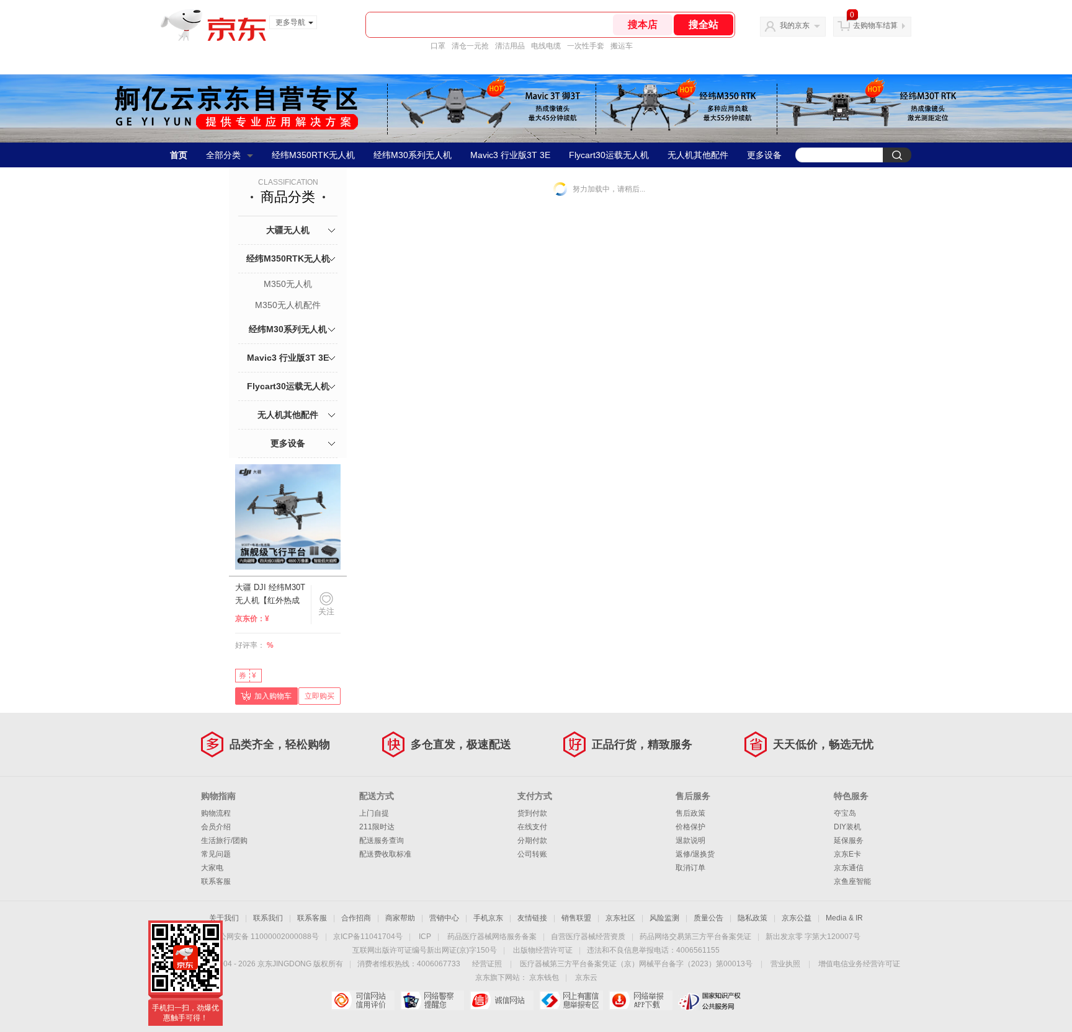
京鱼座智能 (852, 881)
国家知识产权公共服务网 (710, 1000)
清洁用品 (510, 46)
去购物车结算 (875, 25)
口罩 (438, 46)
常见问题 (216, 854)
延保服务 (849, 840)
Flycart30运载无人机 (609, 155)
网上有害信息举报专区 (571, 1000)
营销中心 (444, 918)
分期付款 (532, 840)
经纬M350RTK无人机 (313, 155)
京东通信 (849, 867)
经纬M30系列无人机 (412, 155)
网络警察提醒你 (432, 1000)
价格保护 (690, 827)
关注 (326, 611)
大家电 (212, 867)
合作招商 (356, 918)
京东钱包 (544, 977)
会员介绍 (216, 827)
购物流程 (216, 813)
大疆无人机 (288, 230)
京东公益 (796, 918)
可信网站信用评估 (363, 1000)
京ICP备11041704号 (368, 936)
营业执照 (785, 963)
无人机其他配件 (698, 155)
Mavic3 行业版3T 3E (510, 155)
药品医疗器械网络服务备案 (492, 936)
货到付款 (532, 813)
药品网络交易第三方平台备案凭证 (695, 936)
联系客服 (216, 881)
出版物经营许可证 (543, 950)
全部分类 (223, 155)
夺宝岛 (845, 813)
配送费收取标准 (385, 854)
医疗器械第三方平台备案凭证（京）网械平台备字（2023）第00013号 (636, 963)
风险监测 (664, 918)
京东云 (586, 977)
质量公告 (708, 918)
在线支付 (532, 827)
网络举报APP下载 (640, 1000)
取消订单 (690, 867)
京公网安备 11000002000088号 (265, 936)
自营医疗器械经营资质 (588, 936)
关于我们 (224, 918)
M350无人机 (288, 284)
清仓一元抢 (470, 46)
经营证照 (487, 963)
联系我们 (268, 918)
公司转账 (532, 854)
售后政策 (690, 813)
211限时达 (377, 827)
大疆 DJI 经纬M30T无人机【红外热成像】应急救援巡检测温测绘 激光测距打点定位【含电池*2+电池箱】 (271, 594)
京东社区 (620, 918)
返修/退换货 (695, 854)
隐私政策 (752, 918)
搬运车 (621, 46)
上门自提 (374, 813)
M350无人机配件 (288, 305)
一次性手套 (585, 46)
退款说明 (690, 840)
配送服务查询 (381, 840)
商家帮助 (400, 918)
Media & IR (844, 918)
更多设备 (764, 155)
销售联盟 (576, 918)
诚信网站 (502, 1000)
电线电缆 (546, 46)
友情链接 (532, 918)
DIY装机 (847, 827)
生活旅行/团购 (224, 840)
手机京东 (488, 918)
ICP (425, 936)
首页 (178, 155)
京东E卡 (847, 854)
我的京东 (795, 25)
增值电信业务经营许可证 (859, 963)
